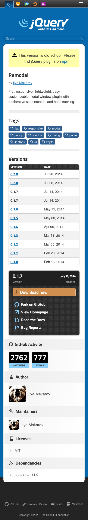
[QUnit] (43, 3)
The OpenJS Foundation (55, 515)
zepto (50, 142)
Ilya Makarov (22, 82)
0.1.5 (14, 218)
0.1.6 (14, 209)
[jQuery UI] (18, 3)
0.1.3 (14, 235)
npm (65, 61)
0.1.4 (14, 226)
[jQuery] (9, 4)
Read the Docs (33, 320)
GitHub (14, 504)
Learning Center (37, 504)
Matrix (59, 504)
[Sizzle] (35, 3)
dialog (56, 135)
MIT (18, 450)
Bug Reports (31, 328)
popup (19, 135)
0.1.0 (14, 262)
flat (17, 128)
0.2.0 (14, 174)
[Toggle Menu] (81, 3)
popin (73, 135)
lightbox (20, 142)
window (37, 135)
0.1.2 (14, 244)
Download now (33, 292)
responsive (35, 128)
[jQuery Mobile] (26, 3)
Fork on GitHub (33, 304)
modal (56, 128)
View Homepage (34, 312)
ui (35, 142)
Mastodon (78, 504)
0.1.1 (14, 253)
